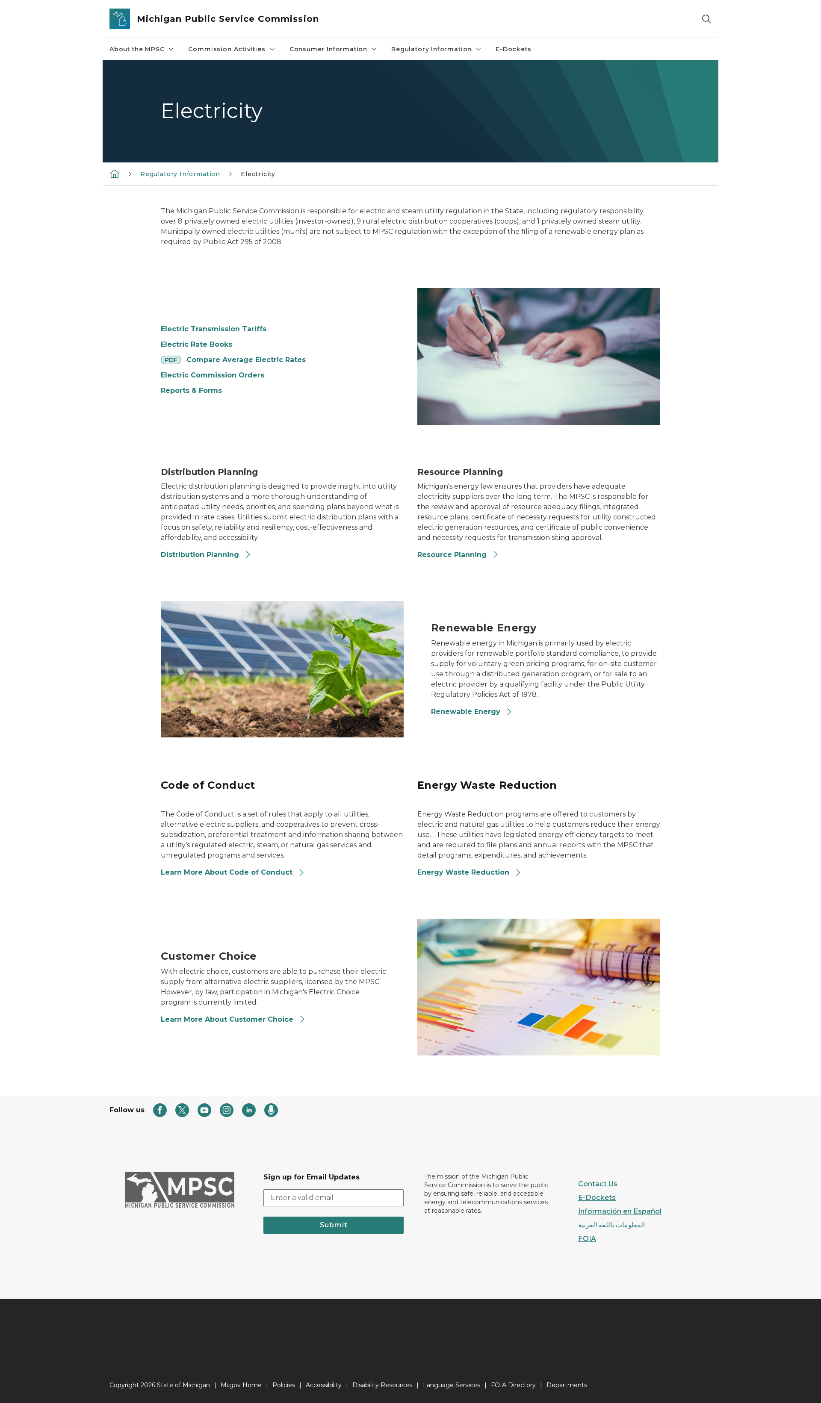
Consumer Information (328, 49)
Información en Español (620, 1211)
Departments (566, 1385)
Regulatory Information (431, 49)
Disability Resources (382, 1385)
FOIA (587, 1239)
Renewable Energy (466, 711)
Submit (334, 1225)
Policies (283, 1385)
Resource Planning (452, 555)
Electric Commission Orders (212, 375)
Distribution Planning (200, 555)
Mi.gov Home (241, 1385)
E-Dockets (513, 49)
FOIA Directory (513, 1385)
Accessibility (324, 1385)
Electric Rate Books (196, 344)
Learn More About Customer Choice (228, 1019)
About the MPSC (136, 49)
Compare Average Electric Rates (246, 360)
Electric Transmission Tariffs (213, 329)
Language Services (451, 1385)
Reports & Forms (191, 390)
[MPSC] (114, 173)
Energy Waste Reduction (463, 872)
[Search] (706, 19)
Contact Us (597, 1184)
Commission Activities (226, 49)
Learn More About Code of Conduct (226, 872)
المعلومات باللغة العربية (611, 1225)
